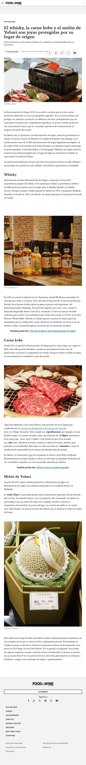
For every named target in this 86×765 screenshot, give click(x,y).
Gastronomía (12, 715)
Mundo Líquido (13, 723)
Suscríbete (43, 692)
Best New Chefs (13, 731)
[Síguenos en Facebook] (28, 700)
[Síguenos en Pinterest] (45, 700)
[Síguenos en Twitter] (40, 700)
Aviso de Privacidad (14, 743)
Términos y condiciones (16, 747)
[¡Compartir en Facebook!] (49, 53)
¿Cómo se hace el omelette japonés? (53, 467)
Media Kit (47, 747)
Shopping (10, 735)
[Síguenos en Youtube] (57, 700)
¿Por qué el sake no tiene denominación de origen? (53, 331)
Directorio (10, 751)
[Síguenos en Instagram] (51, 700)
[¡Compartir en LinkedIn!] (68, 53)
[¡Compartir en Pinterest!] (62, 53)
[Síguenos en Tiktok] (34, 700)
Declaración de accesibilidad (55, 743)
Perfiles (10, 719)
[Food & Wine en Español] (14, 2)
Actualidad (9, 22)
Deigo (30, 455)
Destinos (10, 727)
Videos (9, 711)
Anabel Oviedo (12, 51)
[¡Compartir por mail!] (74, 53)
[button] (2, 2)
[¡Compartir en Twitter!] (56, 53)
